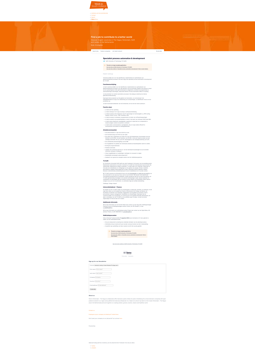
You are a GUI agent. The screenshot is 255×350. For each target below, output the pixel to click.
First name (93, 269)
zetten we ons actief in (144, 173)
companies (105, 51)
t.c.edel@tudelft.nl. (107, 207)
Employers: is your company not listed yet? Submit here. (104, 314)
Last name (93, 273)
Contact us (91, 310)
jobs (95, 51)
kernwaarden (133, 173)
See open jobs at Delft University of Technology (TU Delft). (119, 67)
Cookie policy (130, 256)
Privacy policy (124, 256)
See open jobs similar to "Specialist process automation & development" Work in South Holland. (127, 68)
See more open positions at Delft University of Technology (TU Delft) (127, 243)
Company (92, 277)
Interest (92, 265)
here (121, 318)
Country (92, 281)
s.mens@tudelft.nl (127, 211)
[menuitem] (128, 13)
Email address (94, 285)
